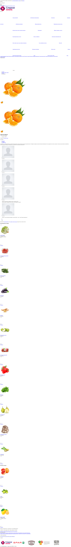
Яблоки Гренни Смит (3, 335)
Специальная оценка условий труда (44, 56)
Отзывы (3, 141)
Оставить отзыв (6, 138)
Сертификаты (4, 142)
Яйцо (67, 55)
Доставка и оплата (21, 56)
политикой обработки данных (16, 0)
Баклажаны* (2, 295)
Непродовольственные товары (17, 55)
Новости (13, 56)
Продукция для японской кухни (56, 36)
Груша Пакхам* (2, 414)
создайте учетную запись (13, 221)
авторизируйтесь (6, 221)
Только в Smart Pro (15, 17)
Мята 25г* (1, 394)
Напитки (69, 49)
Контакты (10, 56)
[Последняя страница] (2, 220)
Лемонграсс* (2, 454)
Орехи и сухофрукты (36, 36)
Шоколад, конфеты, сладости (58, 30)
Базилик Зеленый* (3, 275)
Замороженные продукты (16, 49)
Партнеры (31, 56)
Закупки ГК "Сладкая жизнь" (53, 56)
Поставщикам (4, 56)
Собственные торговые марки (34, 17)
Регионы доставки (27, 56)
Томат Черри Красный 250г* (4, 255)
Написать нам (11, 531)
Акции (1, 56)
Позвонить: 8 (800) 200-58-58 (4, 531)
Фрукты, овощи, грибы (51, 55)
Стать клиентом (16, 56)
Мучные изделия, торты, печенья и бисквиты (19, 30)
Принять (23, 0)
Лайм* (1, 496)
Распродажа (53, 17)
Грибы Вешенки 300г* (3, 434)
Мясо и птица (53, 49)
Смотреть (1, 245)
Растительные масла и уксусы (17, 36)
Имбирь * (1, 315)
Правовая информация (36, 56)
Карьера (7, 56)
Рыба (34, 55)
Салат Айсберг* (2, 235)
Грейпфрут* (2, 476)
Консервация (40, 30)
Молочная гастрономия (35, 49)
